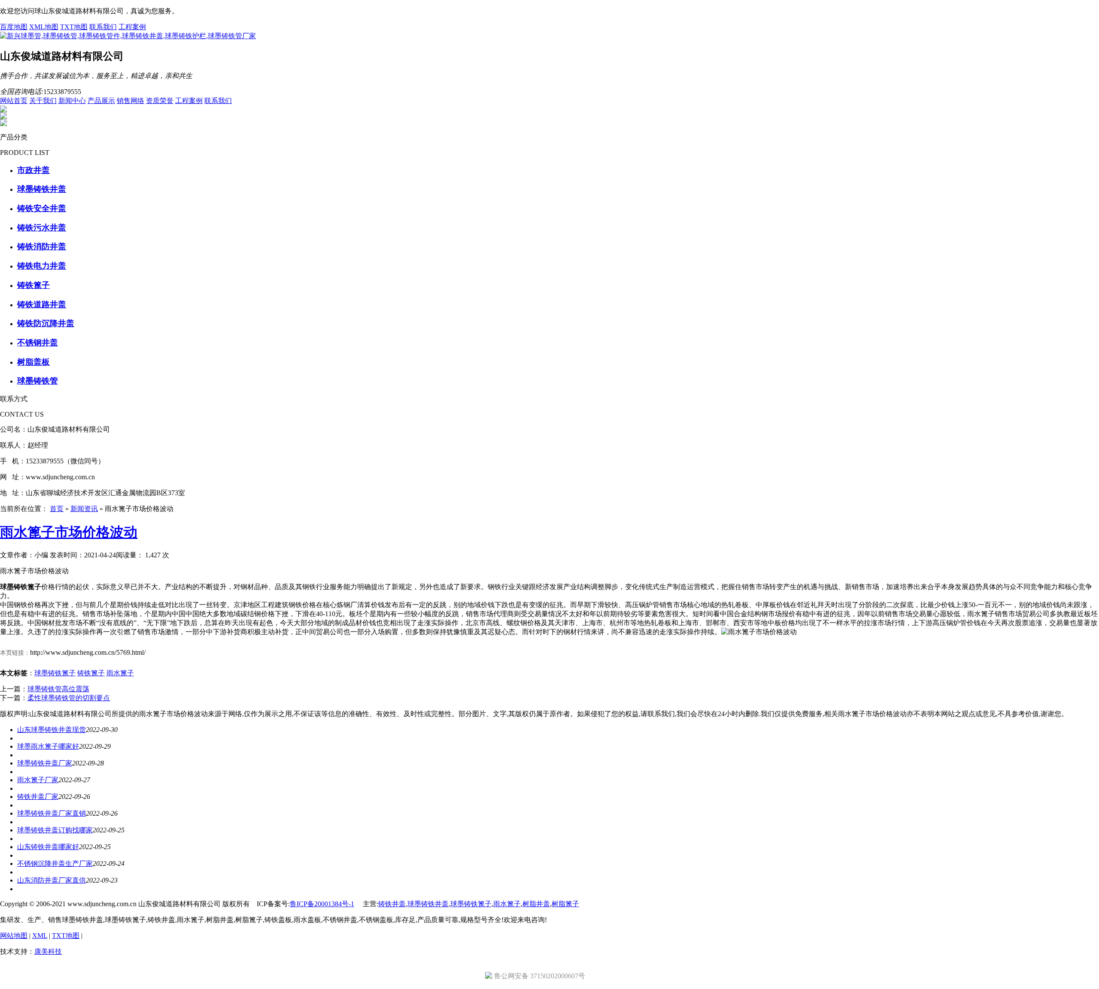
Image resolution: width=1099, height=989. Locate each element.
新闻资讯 (84, 508)
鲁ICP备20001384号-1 (322, 903)
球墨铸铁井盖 (428, 903)
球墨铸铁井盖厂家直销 (51, 813)
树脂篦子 (565, 903)
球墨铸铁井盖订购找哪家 (55, 830)
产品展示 (101, 100)
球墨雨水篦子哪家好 (48, 746)
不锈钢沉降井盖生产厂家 (55, 863)
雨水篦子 (120, 673)
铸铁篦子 (91, 673)
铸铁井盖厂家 (37, 796)
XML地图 (43, 26)
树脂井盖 (536, 903)
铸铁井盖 (392, 903)
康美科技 (48, 951)
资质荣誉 (159, 100)
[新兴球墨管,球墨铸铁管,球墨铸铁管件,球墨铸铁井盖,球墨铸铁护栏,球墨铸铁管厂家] (128, 35)
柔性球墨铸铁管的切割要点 (68, 698)
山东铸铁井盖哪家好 (48, 846)
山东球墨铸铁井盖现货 (51, 729)
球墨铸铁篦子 (55, 673)
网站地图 (13, 935)
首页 (57, 508)
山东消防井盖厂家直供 (51, 880)
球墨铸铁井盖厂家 (44, 763)
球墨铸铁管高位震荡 (58, 689)
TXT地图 (74, 26)
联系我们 (103, 26)
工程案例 (132, 26)
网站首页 (13, 100)
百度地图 (13, 26)
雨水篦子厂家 (37, 779)
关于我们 (43, 100)
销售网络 (130, 100)
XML (39, 935)
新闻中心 (72, 100)
